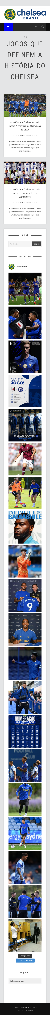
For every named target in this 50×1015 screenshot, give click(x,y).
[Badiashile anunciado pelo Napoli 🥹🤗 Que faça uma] (24, 527)
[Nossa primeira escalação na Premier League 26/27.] (24, 357)
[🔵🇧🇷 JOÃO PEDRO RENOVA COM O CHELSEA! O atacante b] (24, 595)
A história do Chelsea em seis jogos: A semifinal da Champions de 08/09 (25, 126)
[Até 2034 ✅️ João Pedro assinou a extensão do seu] (24, 629)
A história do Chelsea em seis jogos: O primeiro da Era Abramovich (25, 193)
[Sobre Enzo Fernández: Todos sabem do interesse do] (24, 867)
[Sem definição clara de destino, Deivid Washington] (24, 697)
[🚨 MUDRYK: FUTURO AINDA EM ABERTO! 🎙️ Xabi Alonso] (24, 493)
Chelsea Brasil (32, 1008)
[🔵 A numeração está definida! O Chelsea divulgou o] (24, 731)
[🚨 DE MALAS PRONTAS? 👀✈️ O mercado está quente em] (24, 425)
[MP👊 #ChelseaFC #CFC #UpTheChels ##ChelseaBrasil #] (24, 561)
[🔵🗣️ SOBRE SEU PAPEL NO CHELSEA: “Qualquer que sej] (24, 765)
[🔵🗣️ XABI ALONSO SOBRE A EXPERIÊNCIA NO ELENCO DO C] (24, 901)
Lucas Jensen (20, 135)
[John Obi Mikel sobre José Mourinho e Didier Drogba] (24, 935)
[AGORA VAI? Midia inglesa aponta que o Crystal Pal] (24, 663)
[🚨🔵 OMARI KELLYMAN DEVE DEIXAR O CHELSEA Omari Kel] (24, 833)
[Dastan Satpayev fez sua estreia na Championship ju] (24, 459)
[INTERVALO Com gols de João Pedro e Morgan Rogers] (24, 323)
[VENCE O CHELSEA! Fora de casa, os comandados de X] (24, 289)
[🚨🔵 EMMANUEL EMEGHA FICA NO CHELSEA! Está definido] (24, 799)
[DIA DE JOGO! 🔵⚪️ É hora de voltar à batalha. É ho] (24, 391)
